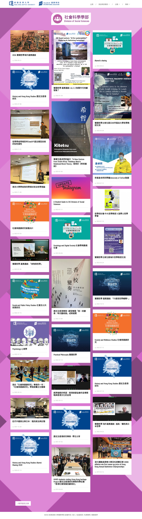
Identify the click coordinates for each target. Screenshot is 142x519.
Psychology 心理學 (19, 349)
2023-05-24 (100, 263)
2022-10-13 (100, 304)
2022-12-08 (59, 319)
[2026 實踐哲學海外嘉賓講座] (29, 41)
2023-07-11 (59, 209)
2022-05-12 (59, 400)
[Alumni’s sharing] (112, 44)
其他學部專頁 (103, 4)
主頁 (91, 4)
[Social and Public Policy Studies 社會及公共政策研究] (29, 288)
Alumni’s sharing (101, 60)
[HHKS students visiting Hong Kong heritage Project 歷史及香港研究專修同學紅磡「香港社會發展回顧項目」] (71, 461)
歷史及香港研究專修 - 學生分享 (67, 436)
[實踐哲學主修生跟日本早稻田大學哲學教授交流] (112, 96)
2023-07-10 (100, 221)
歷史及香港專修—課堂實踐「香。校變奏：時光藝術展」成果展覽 (70, 312)
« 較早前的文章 (23, 503)
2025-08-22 (100, 66)
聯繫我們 (95, 515)
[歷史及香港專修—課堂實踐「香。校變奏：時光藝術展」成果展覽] (71, 283)
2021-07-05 (59, 442)
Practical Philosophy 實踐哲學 (65, 355)
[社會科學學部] (71, 24)
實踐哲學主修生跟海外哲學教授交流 (110, 257)
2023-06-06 (59, 253)
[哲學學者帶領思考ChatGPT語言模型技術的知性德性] (29, 124)
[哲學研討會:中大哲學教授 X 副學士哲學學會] (112, 200)
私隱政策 (80, 515)
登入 (73, 515)
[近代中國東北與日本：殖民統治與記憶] (29, 408)
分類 (116, 4)
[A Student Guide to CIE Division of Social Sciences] (71, 188)
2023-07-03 (17, 233)
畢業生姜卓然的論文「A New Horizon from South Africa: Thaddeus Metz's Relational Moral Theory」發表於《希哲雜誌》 (70, 162)
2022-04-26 (100, 432)
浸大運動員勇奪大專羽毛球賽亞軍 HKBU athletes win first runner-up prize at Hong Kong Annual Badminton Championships (112, 464)
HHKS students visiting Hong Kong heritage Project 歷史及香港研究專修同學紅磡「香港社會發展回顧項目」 (70, 481)
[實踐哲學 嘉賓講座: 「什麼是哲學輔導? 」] (112, 281)
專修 (126, 4)
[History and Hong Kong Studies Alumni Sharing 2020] (29, 446)
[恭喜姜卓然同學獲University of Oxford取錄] (112, 155)
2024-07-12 (100, 183)
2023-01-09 (17, 269)
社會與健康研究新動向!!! (22, 228)
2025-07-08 (17, 104)
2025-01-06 (59, 171)
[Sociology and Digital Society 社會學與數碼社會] (71, 228)
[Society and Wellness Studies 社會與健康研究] (112, 323)
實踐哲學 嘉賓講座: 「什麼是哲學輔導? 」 (112, 298)
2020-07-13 (17, 470)
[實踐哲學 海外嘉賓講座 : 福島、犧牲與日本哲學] (112, 409)
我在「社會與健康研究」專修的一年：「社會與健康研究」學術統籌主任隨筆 (28, 386)
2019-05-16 (100, 472)
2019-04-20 (59, 489)
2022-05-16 (17, 392)
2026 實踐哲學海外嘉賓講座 (24, 55)
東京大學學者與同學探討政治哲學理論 (28, 187)
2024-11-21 (17, 149)
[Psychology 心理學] (29, 332)
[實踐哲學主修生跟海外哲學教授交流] (112, 240)
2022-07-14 (59, 360)
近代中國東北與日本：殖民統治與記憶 (28, 421)
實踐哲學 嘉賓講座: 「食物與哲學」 (27, 264)
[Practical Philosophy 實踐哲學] (71, 338)
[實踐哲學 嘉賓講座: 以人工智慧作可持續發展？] (71, 57)
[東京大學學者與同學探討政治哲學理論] (29, 169)
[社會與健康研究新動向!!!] (29, 211)
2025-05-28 (100, 130)
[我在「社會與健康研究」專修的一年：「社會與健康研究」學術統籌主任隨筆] (29, 371)
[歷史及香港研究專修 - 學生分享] (71, 419)
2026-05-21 (17, 60)
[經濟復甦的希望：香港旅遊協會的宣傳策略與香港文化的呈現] (71, 378)
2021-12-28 (17, 427)
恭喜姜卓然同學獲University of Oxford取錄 (112, 178)
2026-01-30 (59, 96)
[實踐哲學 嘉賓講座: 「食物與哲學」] (29, 250)
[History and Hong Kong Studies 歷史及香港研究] (29, 79)
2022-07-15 (17, 313)
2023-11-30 (17, 192)
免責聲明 (87, 515)
